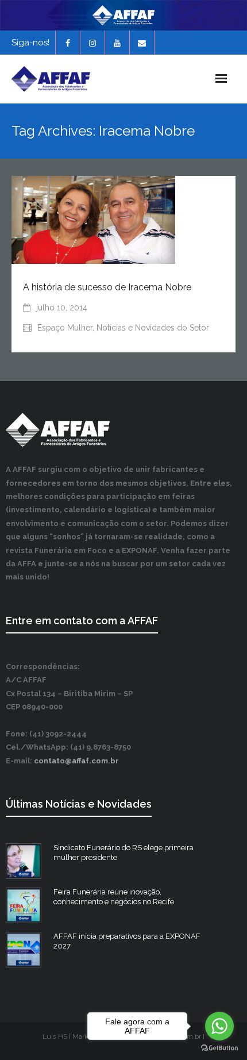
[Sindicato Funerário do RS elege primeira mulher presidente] (23, 861)
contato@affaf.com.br (76, 760)
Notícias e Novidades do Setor (153, 327)
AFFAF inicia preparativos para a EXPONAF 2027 (126, 941)
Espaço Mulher (64, 327)
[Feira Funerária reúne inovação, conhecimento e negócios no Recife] (23, 905)
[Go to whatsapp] (219, 1026)
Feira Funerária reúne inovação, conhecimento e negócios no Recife (113, 897)
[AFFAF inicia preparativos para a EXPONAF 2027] (23, 949)
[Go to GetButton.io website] (219, 1048)
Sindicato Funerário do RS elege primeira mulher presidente (123, 852)
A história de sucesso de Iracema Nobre (107, 287)
